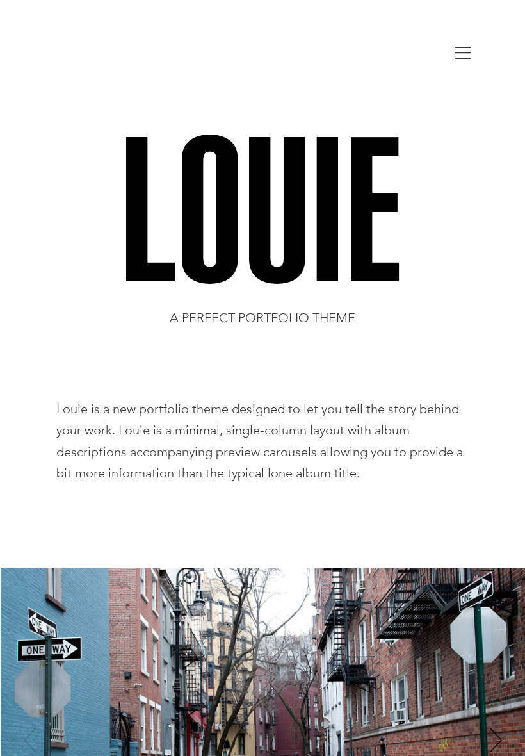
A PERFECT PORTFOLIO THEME (262, 317)
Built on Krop (497, 744)
